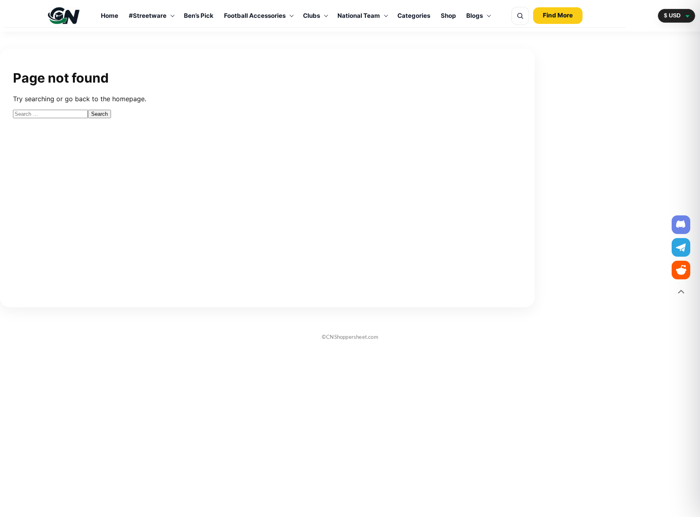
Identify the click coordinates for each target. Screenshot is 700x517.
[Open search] (520, 16)
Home (109, 15)
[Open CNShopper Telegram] (681, 247)
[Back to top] (681, 292)
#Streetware (147, 15)
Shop (448, 15)
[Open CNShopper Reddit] (681, 270)
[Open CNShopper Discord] (681, 224)
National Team (358, 15)
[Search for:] (50, 113)
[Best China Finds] (64, 15)
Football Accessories (255, 15)
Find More (558, 15)
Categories (413, 15)
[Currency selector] (676, 15)
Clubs (311, 15)
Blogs (474, 15)
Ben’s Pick (198, 15)
